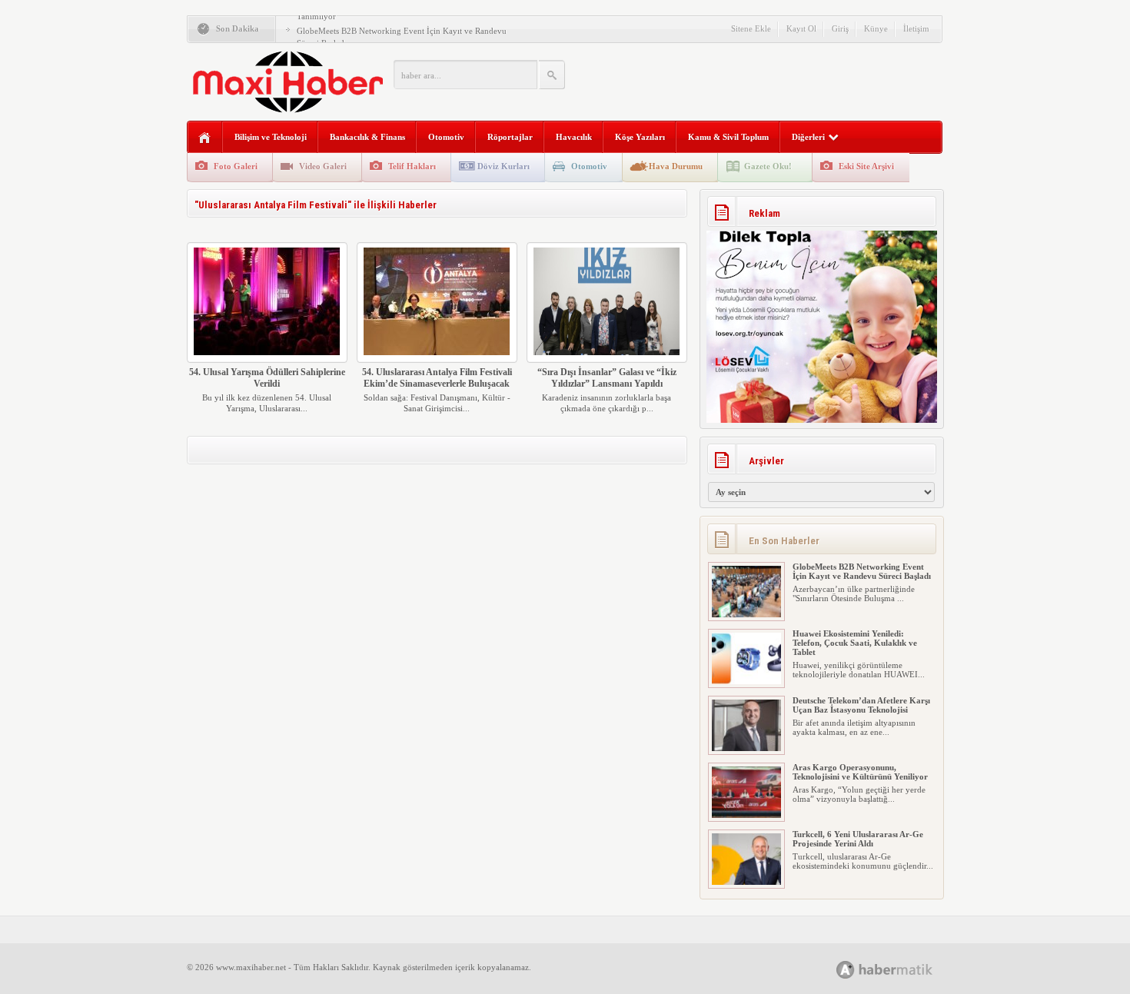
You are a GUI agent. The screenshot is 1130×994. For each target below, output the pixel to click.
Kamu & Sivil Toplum (728, 136)
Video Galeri (323, 166)
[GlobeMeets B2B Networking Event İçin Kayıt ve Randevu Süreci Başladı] (746, 614)
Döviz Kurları (503, 166)
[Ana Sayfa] (204, 138)
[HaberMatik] (901, 969)
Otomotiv (446, 136)
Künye (876, 28)
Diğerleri (808, 136)
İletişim (916, 28)
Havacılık (574, 136)
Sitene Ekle (751, 28)
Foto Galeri (236, 166)
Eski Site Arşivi (866, 166)
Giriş (840, 28)
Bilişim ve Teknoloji (270, 136)
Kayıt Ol (801, 28)
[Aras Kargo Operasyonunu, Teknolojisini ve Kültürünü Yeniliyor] (746, 814)
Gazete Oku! (768, 166)
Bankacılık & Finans (367, 136)
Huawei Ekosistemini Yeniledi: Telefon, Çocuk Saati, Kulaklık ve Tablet (855, 643)
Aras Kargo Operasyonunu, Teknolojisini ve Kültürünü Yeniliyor (860, 772)
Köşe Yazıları (640, 136)
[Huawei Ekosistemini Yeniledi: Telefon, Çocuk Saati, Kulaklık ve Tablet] (746, 681)
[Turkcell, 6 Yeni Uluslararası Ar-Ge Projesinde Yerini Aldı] (746, 881)
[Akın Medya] (845, 970)
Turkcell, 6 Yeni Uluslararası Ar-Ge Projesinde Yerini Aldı (858, 838)
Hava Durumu (676, 166)
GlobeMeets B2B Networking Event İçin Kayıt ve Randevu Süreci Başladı (862, 571)
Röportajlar (510, 136)
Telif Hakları (412, 166)
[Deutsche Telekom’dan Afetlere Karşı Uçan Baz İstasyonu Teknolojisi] (746, 748)
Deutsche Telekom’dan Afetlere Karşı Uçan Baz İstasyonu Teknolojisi (861, 705)
